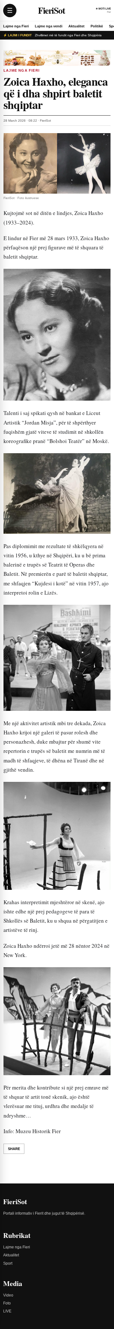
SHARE (14, 1149)
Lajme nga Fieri (16, 26)
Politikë (97, 26)
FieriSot (51, 10)
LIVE (7, 1311)
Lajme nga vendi (48, 26)
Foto (7, 1303)
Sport (7, 1263)
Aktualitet (76, 26)
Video (8, 1295)
